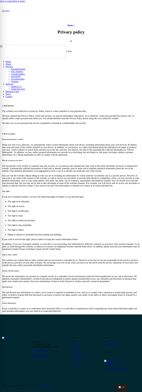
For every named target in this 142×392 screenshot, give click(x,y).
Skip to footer (19, 1)
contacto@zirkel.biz (40, 351)
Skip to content (6, 1)
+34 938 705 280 (39, 356)
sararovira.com (46, 386)
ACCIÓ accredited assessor (116, 368)
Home (70, 25)
